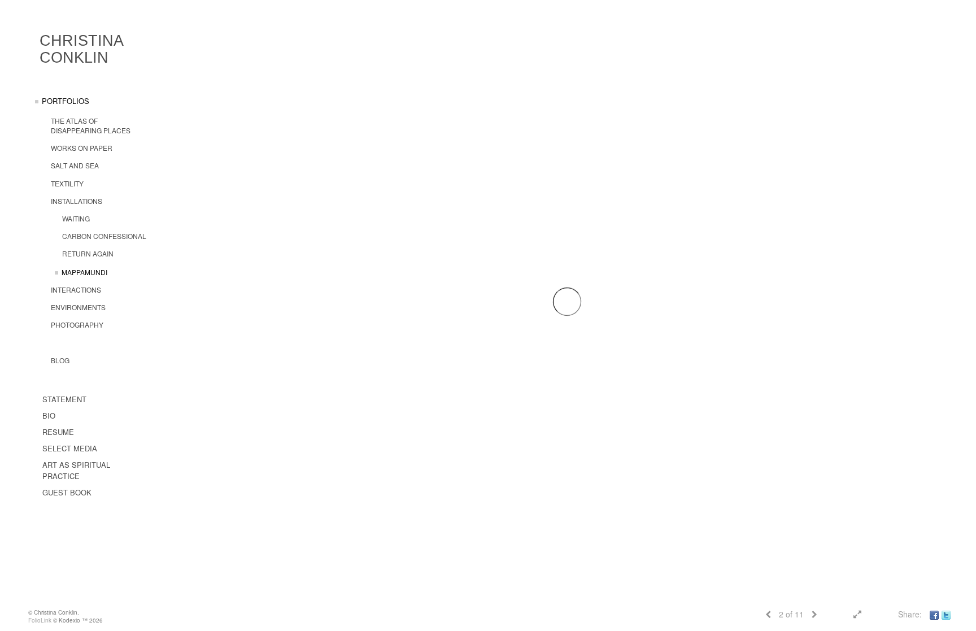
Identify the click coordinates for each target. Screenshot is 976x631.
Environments (78, 307)
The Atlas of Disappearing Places (90, 125)
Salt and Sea (75, 165)
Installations (76, 201)
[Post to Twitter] (946, 614)
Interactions (76, 289)
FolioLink (39, 620)
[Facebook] (934, 614)
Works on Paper (81, 148)
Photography (77, 324)
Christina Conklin (81, 49)
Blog (60, 360)
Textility (67, 183)
